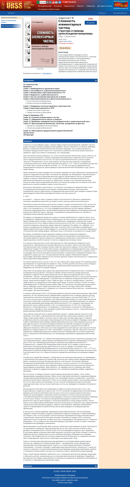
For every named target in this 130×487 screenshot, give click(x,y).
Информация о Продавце (65, 475)
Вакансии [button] (91, 6)
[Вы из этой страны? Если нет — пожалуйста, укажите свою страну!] (38, 2)
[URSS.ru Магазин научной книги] (18, 5)
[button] (53, 2)
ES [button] (47, 2)
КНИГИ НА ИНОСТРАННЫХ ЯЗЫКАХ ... (8, 21)
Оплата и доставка (65, 482)
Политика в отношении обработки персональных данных (65, 478)
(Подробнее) (47, 73)
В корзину (91, 23)
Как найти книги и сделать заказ (65, 480)
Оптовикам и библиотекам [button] (49, 9)
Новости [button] (80, 6)
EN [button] (50, 2)
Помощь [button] (101, 13)
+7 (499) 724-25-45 (69, 2)
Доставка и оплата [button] (104, 6)
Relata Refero (68, 41)
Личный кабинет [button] (119, 13)
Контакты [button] (58, 6)
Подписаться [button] (69, 6)
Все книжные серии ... (10, 26)
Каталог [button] (11, 13)
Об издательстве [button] (44, 6)
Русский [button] (43, 2)
